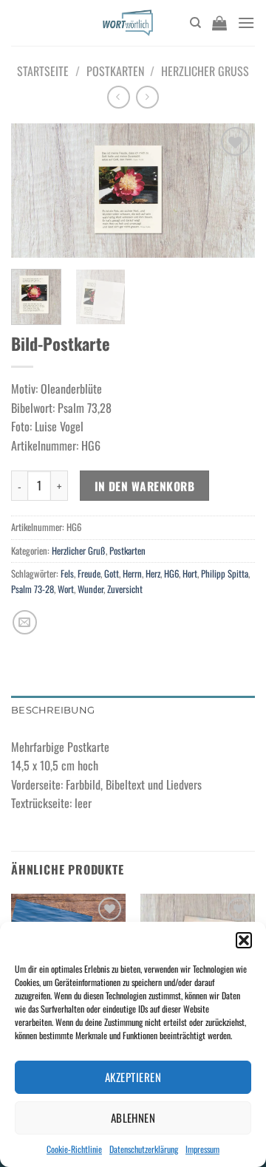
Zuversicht (125, 589)
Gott (111, 574)
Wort (66, 589)
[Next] (231, 191)
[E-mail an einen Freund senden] (25, 622)
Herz (153, 574)
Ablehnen (133, 1117)
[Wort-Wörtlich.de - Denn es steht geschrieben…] (127, 23)
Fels (67, 574)
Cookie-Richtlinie (74, 1149)
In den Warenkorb (144, 485)
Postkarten (115, 71)
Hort (190, 574)
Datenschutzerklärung (143, 1149)
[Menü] (246, 22)
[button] (243, 940)
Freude (89, 574)
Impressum (202, 1149)
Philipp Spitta (224, 574)
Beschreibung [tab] (53, 710)
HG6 (171, 574)
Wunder (90, 589)
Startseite (43, 71)
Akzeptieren (133, 1077)
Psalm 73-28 (32, 589)
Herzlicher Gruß (205, 71)
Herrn (132, 574)
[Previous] (34, 191)
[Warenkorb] (219, 23)
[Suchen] (195, 23)
